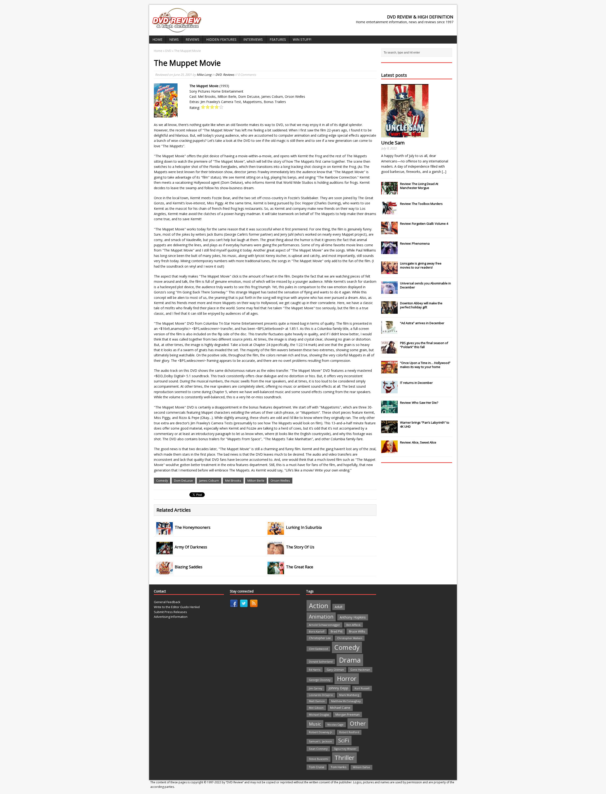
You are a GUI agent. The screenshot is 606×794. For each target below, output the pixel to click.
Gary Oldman (335, 669)
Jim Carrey (315, 688)
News (174, 39)
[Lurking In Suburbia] (275, 532)
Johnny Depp (338, 688)
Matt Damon (317, 701)
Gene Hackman (360, 669)
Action (318, 605)
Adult (339, 607)
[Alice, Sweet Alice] (389, 450)
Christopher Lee (320, 638)
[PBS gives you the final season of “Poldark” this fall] (389, 351)
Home (157, 39)
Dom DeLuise (183, 480)
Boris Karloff (316, 631)
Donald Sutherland (321, 661)
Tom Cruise (316, 767)
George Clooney (319, 680)
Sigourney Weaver (345, 748)
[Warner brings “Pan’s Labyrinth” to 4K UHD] (389, 430)
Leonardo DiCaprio (321, 695)
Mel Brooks (233, 480)
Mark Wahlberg (349, 695)
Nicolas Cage (335, 724)
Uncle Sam (393, 142)
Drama (350, 660)
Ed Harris (314, 669)
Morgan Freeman (347, 715)
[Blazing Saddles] (164, 571)
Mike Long (204, 74)
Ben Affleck (353, 625)
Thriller (344, 757)
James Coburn (209, 480)
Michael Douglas (319, 714)
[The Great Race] (275, 571)
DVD (218, 74)
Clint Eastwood (318, 648)
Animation (321, 616)
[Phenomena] (389, 251)
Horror (346, 678)
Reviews (192, 39)
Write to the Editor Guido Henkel (177, 607)
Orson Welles (280, 480)
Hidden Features (221, 39)
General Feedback (167, 602)
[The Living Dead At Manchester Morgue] (389, 192)
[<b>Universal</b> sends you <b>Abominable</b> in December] (389, 291)
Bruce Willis (357, 631)
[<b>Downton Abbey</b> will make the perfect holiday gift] (389, 311)
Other (358, 723)
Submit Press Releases (170, 612)
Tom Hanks (339, 767)
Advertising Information (170, 617)
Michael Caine (340, 707)
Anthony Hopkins (353, 617)
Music (315, 724)
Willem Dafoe (361, 767)
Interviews (253, 39)
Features (278, 39)
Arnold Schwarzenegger (324, 625)
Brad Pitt (337, 631)
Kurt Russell (362, 688)
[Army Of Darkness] (164, 551)
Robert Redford (349, 732)
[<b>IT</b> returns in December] (389, 391)
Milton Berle (255, 480)
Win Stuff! (302, 39)
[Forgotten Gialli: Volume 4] (389, 231)
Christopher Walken (349, 638)
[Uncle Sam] (404, 134)
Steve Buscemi (318, 759)
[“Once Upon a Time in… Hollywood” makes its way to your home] (389, 371)
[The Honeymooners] (164, 532)
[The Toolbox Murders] (389, 212)
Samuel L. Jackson (320, 741)
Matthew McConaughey (346, 701)
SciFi (343, 740)
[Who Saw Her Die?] (389, 410)
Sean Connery (318, 748)
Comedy (162, 480)
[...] (444, 171)
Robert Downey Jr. (321, 732)
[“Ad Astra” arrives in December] (389, 331)
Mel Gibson (316, 707)
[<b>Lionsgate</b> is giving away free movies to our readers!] (389, 271)
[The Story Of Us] (275, 551)
